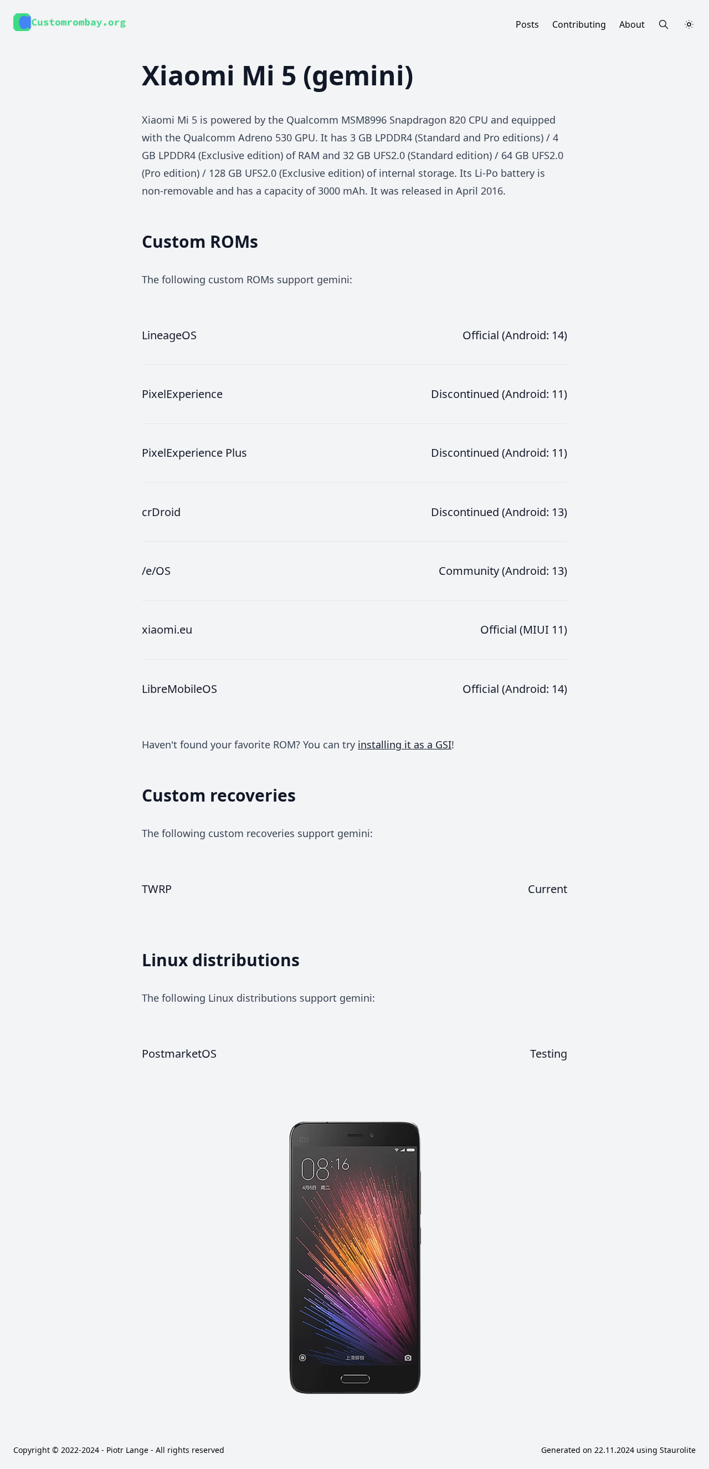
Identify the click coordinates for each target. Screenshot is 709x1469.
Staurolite (678, 1450)
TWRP (157, 888)
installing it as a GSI (404, 744)
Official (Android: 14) (515, 335)
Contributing (579, 24)
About (632, 24)
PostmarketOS (179, 1053)
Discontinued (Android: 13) (499, 511)
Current (547, 888)
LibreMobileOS (179, 688)
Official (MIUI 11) (523, 629)
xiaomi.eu (167, 629)
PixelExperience (182, 393)
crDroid (161, 511)
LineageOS (169, 335)
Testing (548, 1053)
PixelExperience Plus (194, 452)
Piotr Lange (127, 1450)
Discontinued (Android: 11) (499, 393)
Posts (527, 24)
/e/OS (156, 570)
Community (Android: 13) (503, 570)
